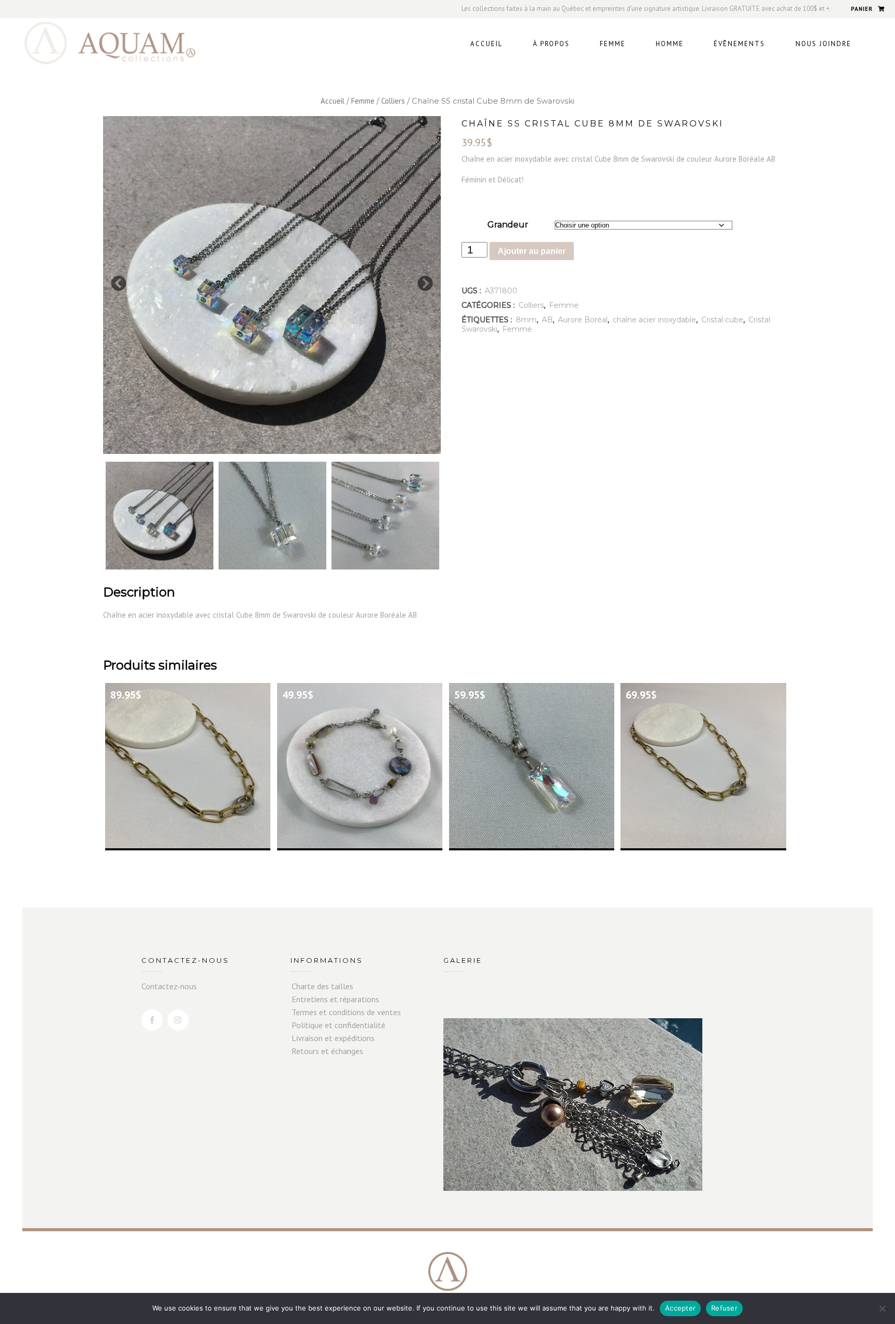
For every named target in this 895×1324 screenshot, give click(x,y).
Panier (862, 8)
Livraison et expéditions (333, 1038)
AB (547, 319)
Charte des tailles (322, 986)
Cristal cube (722, 319)
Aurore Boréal (583, 319)
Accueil (332, 101)
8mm (526, 319)
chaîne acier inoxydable (654, 319)
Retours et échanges (327, 1051)
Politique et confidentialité (338, 1025)
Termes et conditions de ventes (346, 1012)
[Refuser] (882, 1308)
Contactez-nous (169, 986)
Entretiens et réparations (335, 999)
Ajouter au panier (532, 251)
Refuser (724, 1308)
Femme (362, 101)
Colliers (393, 101)
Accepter (680, 1308)
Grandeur (507, 225)
